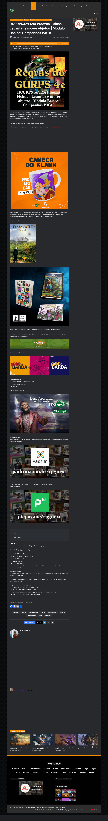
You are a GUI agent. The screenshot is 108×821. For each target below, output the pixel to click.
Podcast (26, 19)
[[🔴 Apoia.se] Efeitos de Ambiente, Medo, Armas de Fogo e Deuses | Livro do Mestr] (58, 799)
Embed (51, 46)
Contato (54, 6)
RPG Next (73, 772)
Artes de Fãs (40, 6)
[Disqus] (39, 663)
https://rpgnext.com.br (23, 550)
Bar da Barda (20, 353)
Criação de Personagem (16, 19)
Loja (96, 6)
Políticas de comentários (54, 807)
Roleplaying (32, 615)
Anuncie (61, 6)
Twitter (18, 602)
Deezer (30, 48)
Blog (33, 6)
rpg (41, 615)
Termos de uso (25, 807)
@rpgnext (21, 563)
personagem (53, 612)
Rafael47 (36, 772)
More (38, 48)
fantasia (47, 769)
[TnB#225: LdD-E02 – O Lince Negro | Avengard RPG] (20, 739)
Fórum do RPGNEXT (22, 334)
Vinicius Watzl (16, 37)
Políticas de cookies (42, 807)
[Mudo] (62, 44)
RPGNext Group (28, 556)
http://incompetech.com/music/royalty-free (44, 592)
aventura (15, 769)
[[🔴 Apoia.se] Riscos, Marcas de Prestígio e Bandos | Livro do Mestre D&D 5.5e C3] (72, 795)
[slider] (66, 43)
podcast (26, 772)
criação (16, 612)
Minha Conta (89, 6)
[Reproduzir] (12, 44)
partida (17, 772)
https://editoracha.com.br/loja (52, 329)
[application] (39, 43)
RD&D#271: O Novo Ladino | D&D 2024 (88, 747)
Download (30, 46)
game (55, 769)
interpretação (34, 612)
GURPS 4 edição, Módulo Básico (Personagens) (37, 127)
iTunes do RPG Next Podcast (44, 566)
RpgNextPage (22, 554)
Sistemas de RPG (47, 19)
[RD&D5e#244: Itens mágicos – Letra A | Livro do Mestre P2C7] (65, 739)
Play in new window (20, 46)
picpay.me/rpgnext (15, 486)
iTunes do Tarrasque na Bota (25, 566)
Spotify (16, 48)
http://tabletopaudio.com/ (29, 589)
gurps (24, 612)
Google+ (23, 602)
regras (63, 612)
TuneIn (25, 48)
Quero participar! (78, 6)
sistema (48, 615)
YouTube (20, 561)
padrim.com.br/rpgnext (16, 441)
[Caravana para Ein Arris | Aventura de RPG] (65, 795)
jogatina (78, 769)
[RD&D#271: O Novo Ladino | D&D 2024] (88, 739)
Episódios (26, 6)
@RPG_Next (20, 558)
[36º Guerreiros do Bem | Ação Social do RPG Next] (65, 799)
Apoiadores (69, 6)
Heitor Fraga (15, 386)
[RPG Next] (12, 9)
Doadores (17, 537)
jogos (93, 769)
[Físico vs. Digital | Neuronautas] (58, 795)
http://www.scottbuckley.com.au (31, 594)
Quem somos (33, 807)
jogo (43, 612)
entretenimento (35, 769)
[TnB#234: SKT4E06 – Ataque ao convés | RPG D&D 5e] (42, 739)
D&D (23, 769)
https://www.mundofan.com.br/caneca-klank (40, 216)
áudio (91, 772)
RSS (34, 48)
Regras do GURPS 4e (35, 19)
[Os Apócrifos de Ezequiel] (58, 791)
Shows (48, 6)
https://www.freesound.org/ (30, 587)
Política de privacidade (15, 807)
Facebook (12, 602)
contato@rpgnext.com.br (48, 573)
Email (20, 48)
